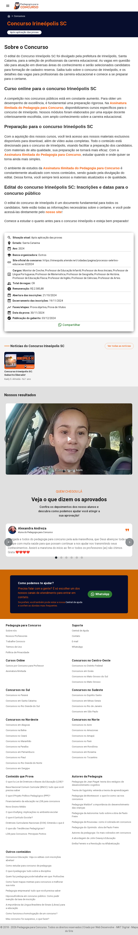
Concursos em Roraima (84, 752)
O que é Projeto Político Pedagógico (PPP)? (28, 795)
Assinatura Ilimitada (16, 671)
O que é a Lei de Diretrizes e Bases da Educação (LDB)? (34, 781)
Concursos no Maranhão (18, 741)
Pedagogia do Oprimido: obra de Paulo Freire (95, 827)
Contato (76, 636)
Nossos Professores (16, 636)
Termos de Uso (14, 646)
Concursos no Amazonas (85, 730)
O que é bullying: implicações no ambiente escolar (32, 812)
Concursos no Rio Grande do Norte (24, 763)
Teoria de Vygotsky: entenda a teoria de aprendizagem (100, 790)
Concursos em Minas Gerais (86, 700)
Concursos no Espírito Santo (87, 695)
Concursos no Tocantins (84, 757)
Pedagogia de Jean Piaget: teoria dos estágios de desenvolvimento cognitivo (98, 783)
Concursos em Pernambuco (20, 752)
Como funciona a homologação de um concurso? (32, 913)
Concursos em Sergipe (18, 768)
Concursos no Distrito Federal (87, 665)
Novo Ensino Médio (16, 806)
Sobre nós (11, 630)
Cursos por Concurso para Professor (25, 665)
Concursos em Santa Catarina (21, 700)
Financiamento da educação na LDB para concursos (33, 801)
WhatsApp (102, 594)
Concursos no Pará (81, 741)
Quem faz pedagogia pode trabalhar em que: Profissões (35, 876)
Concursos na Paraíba (17, 746)
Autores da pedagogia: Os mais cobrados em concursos (101, 832)
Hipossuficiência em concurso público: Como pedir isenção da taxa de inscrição (32, 898)
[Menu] (7, 5)
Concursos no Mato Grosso (86, 682)
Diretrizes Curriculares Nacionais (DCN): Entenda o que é (35, 823)
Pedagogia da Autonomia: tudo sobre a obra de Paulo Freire (100, 815)
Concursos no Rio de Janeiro (87, 706)
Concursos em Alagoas (18, 725)
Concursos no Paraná (17, 695)
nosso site (54, 212)
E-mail (75, 641)
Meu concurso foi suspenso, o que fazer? (27, 919)
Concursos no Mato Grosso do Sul (90, 676)
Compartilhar (71, 325)
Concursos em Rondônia (85, 746)
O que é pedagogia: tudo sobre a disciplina (28, 871)
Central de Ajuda (80, 630)
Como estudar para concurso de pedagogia (28, 865)
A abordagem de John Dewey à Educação (94, 838)
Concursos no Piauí (16, 757)
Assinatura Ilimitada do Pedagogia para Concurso (42, 154)
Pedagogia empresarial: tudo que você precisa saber (33, 890)
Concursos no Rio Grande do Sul (23, 706)
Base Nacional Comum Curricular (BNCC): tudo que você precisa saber (35, 789)
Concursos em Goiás (83, 671)
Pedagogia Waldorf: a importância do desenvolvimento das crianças (100, 806)
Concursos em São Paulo (85, 711)
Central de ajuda (74, 602)
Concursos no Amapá (83, 735)
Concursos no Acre (82, 725)
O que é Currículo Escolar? (19, 817)
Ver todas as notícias (119, 346)
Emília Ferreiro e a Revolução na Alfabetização (96, 843)
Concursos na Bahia (16, 730)
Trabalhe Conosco (15, 641)
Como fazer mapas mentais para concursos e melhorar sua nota (34, 883)
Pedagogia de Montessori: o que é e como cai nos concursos (98, 797)
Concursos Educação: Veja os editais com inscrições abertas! (33, 859)
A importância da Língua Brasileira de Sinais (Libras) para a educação (35, 906)
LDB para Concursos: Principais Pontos (26, 833)
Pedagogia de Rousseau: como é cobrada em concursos (101, 822)
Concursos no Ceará (16, 735)
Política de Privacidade (17, 652)
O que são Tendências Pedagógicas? (25, 828)
